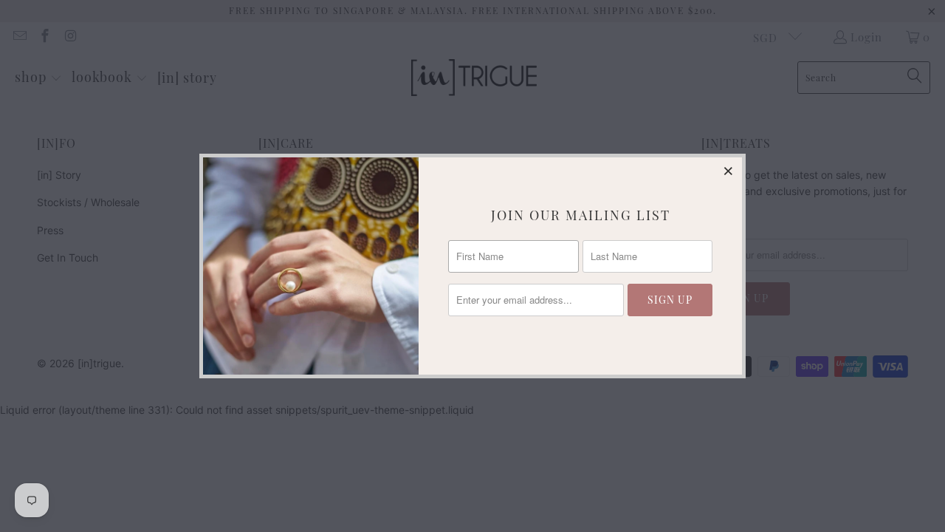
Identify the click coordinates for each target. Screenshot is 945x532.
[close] (728, 170)
